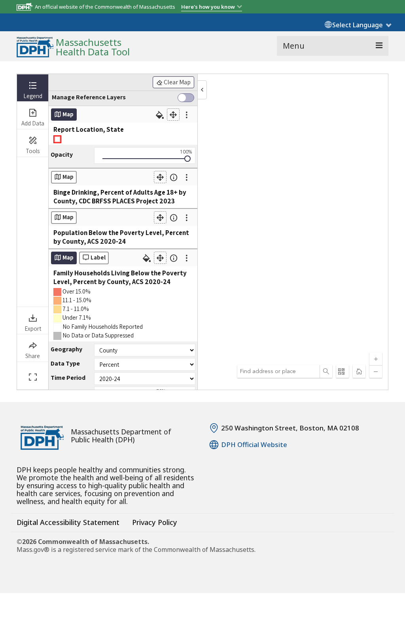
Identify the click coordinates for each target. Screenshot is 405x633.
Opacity (62, 155)
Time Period (68, 378)
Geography (66, 349)
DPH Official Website (254, 445)
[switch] (186, 98)
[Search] (326, 371)
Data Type (65, 364)
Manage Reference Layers (89, 97)
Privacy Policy (154, 522)
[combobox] (278, 371)
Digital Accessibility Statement (68, 522)
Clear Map (177, 82)
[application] (218, 232)
